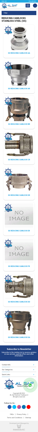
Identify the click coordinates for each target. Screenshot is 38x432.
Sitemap (28, 418)
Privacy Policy (21, 414)
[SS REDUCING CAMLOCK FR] (19, 251)
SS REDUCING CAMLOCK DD (19, 302)
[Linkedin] (24, 407)
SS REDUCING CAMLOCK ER (19, 231)
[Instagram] (19, 407)
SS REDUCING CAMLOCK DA (19, 337)
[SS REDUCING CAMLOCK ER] (19, 215)
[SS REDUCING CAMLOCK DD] (19, 286)
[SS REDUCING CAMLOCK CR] (19, 144)
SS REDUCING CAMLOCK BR (19, 124)
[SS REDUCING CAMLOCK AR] (19, 75)
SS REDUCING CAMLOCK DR (19, 195)
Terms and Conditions (14, 418)
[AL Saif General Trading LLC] (9, 5)
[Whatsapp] (30, 385)
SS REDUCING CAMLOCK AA (19, 53)
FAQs (12, 414)
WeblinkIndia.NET (19, 430)
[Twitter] (14, 407)
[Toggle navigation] (28, 5)
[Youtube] (29, 407)
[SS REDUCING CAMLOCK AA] (19, 40)
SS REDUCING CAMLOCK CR (19, 160)
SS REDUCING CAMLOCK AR (19, 89)
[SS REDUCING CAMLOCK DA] (19, 324)
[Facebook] (10, 407)
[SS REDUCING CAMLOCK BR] (19, 111)
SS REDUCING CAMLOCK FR (19, 266)
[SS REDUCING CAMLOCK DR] (19, 182)
